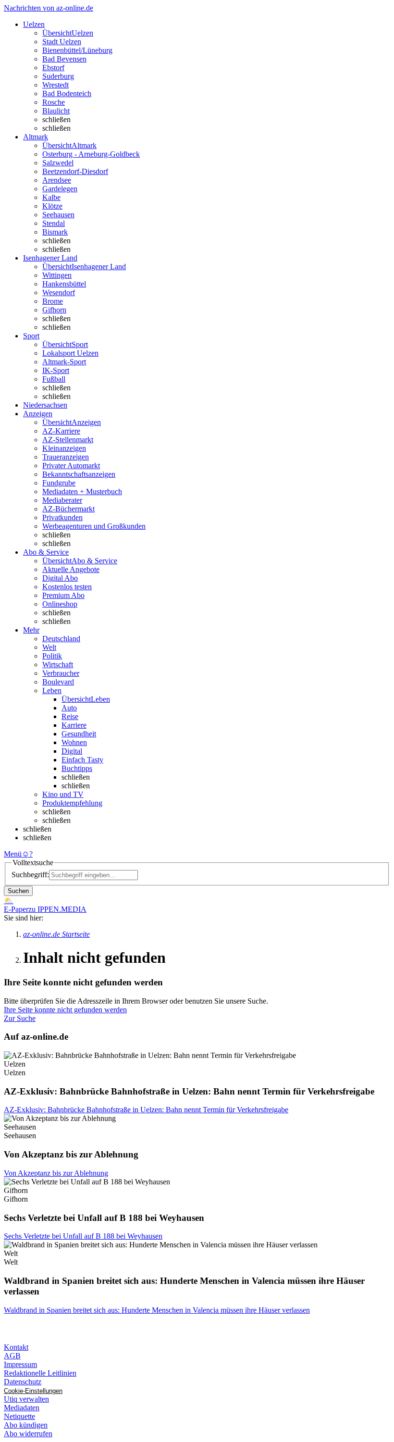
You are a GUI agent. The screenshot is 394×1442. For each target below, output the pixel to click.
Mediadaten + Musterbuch (82, 491)
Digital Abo (60, 578)
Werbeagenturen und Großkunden (94, 526)
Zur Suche (20, 1018)
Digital (72, 751)
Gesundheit (79, 734)
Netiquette (19, 1416)
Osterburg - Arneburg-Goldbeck (91, 154)
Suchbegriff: (30, 874)
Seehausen (58, 215)
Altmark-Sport (64, 362)
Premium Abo (63, 595)
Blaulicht (56, 111)
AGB (12, 1356)
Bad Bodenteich (66, 93)
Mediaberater (62, 500)
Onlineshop (59, 604)
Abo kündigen (26, 1425)
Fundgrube (58, 483)
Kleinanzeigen (64, 448)
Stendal (53, 223)
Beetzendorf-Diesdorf (75, 171)
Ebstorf (53, 67)
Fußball (53, 379)
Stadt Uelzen (61, 41)
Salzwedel (58, 163)
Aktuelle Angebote (70, 569)
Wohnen (74, 742)
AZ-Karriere (61, 431)
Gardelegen (59, 189)
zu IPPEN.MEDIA (57, 909)
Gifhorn (54, 310)
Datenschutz (22, 1382)
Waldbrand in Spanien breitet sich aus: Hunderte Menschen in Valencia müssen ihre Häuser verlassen (157, 1310)
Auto (69, 708)
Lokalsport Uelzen (70, 353)
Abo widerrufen (28, 1434)
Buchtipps (77, 768)
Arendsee (56, 180)
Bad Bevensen (64, 59)
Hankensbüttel (64, 284)
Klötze (52, 206)
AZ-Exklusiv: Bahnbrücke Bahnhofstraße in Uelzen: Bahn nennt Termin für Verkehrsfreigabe (146, 1110)
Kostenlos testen (67, 587)
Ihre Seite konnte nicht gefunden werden (65, 1010)
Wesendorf (58, 292)
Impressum (20, 1364)
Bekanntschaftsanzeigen (78, 474)
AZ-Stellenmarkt (67, 439)
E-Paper (16, 909)
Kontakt (16, 1347)
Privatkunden (62, 517)
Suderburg (58, 76)
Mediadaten (21, 1408)
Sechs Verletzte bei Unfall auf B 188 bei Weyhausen (83, 1236)
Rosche (53, 102)
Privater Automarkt (71, 465)
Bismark (55, 232)
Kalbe (51, 197)
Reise (70, 716)
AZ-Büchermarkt (68, 509)
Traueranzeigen (65, 457)
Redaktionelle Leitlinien (40, 1373)
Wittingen (57, 275)
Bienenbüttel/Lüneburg (77, 50)
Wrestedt (55, 85)
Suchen (18, 891)
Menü (13, 854)
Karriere (74, 725)
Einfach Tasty (82, 760)
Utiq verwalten (26, 1399)
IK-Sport (55, 370)
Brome (52, 301)
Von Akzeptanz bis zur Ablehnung (56, 1173)
